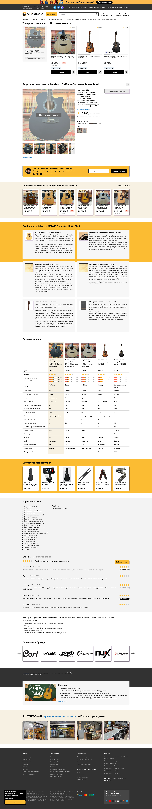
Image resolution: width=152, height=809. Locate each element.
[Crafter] (85, 653)
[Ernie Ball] (49, 653)
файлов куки (9, 798)
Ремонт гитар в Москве (111, 766)
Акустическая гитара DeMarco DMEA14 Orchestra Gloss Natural (62, 57)
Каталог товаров (28, 757)
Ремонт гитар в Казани (111, 771)
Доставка (83, 7)
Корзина (126, 15)
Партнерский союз (55, 762)
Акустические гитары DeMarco (76, 19)
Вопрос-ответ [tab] (43, 556)
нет (43, 523)
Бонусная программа (29, 774)
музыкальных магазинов (59, 716)
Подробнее (61, 701)
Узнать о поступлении (35, 58)
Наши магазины (74, 7)
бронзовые (33, 517)
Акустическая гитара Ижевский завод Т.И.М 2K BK (115, 57)
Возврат (96, 7)
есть (38, 525)
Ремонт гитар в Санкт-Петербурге (114, 768)
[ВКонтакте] (58, 7)
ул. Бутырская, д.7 (27, 8)
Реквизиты (53, 766)
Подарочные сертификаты (31, 771)
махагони (31, 541)
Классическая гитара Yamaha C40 (105, 698)
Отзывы (102, 7)
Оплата (90, 7)
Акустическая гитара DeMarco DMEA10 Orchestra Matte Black (34, 51)
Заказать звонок (119, 171)
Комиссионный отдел (110, 763)
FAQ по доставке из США (84, 759)
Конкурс (25, 769)
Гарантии (25, 764)
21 (38, 531)
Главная (25, 19)
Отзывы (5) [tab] (28, 556)
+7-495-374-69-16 (41, 7)
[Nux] (103, 653)
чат (53, 174)
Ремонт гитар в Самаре (111, 773)
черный (36, 545)
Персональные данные (84, 764)
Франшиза (118, 7)
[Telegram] (54, 7)
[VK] (40, 174)
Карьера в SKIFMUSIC (56, 774)
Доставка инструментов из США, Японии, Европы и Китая (116, 757)
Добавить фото (27, 157)
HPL (38, 543)
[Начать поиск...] (96, 14)
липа (35, 535)
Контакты (126, 7)
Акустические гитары (56, 19)
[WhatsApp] (34, 174)
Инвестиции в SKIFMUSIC (57, 776)
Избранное (104, 15)
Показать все (123, 185)
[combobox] (78, 14)
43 (47, 533)
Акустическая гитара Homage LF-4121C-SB (89, 57)
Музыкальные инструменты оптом (60, 771)
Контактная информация (86, 769)
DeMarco (92, 92)
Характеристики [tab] (32, 501)
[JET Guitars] (67, 653)
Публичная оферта (83, 762)
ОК (15, 802)
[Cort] (31, 653)
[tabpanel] (76, 526)
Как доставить (27, 762)
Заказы (118, 15)
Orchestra (38, 519)
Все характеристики (83, 109)
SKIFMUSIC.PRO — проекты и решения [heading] (115, 779)
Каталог (53, 14)
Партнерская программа (57, 769)
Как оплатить (27, 759)
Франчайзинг (54, 764)
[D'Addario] (121, 653)
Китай (42, 515)
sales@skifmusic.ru (41, 8)
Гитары (43, 19)
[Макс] (62, 7)
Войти (111, 15)
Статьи (25, 766)
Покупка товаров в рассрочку (113, 761)
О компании (110, 7)
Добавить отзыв (122, 562)
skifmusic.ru (76, 688)
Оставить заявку (82, 757)
